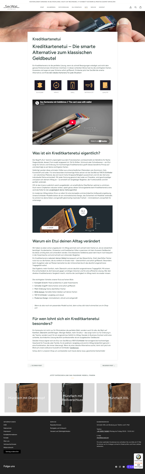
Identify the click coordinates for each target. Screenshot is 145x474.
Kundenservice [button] (103, 422)
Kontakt (6, 438)
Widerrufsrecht (8, 447)
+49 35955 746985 (103, 431)
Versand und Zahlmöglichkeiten (60, 431)
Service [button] (53, 422)
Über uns (6, 441)
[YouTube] (124, 467)
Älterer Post (36, 365)
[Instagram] (120, 467)
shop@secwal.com (103, 438)
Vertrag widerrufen (12, 451)
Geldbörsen (74, 348)
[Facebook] (116, 467)
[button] (51, 7)
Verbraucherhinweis (10, 444)
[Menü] (142, 454)
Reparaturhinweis (55, 425)
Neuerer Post (109, 365)
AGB (5, 425)
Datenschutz (8, 428)
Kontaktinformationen (10, 434)
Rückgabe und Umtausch (58, 428)
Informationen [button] (10, 422)
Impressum (7, 431)
